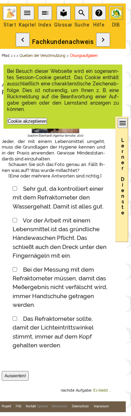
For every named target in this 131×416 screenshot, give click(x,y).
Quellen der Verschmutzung (42, 56)
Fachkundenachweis (63, 41)
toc (45, 13)
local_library (63, 13)
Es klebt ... (102, 390)
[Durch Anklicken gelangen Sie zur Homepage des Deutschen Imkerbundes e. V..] (116, 13)
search (82, 13)
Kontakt (31, 406)
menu (27, 13)
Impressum (101, 406)
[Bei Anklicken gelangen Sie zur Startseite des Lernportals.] (10, 13)
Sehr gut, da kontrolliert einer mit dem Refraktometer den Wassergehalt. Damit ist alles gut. (58, 197)
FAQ (18, 406)
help (99, 13)
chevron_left (23, 40)
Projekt (6, 406)
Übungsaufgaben (84, 56)
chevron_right (103, 40)
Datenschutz (80, 406)
